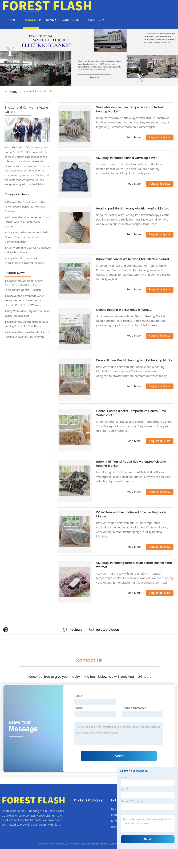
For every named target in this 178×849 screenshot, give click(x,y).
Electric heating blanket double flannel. (123, 310)
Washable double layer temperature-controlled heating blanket (129, 109)
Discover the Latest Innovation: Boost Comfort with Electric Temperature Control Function (24, 285)
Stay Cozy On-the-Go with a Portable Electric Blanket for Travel (25, 260)
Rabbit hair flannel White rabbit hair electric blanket (132, 259)
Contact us (70, 20)
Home (11, 20)
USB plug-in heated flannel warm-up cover (126, 158)
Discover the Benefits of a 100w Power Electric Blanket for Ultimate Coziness (25, 206)
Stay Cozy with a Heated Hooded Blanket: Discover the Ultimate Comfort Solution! (26, 237)
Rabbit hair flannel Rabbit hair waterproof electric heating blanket (131, 463)
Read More (134, 138)
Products (30, 20)
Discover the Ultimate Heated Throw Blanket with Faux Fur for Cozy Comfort (27, 222)
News (50, 20)
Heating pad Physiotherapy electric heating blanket (132, 208)
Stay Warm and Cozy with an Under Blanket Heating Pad (27, 313)
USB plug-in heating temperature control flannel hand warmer (134, 565)
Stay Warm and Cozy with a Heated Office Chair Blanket (27, 250)
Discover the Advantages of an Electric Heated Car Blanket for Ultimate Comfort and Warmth (24, 300)
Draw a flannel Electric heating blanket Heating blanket (134, 360)
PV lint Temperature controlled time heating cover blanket (131, 514)
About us (94, 20)
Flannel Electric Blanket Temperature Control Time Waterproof (131, 413)
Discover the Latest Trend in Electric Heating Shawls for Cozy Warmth (27, 334)
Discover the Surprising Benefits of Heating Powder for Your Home (26, 324)
